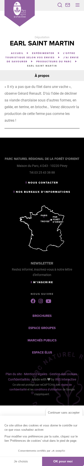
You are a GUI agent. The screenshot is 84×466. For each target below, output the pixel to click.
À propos (42, 75)
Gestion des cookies (63, 374)
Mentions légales (35, 374)
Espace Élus (42, 352)
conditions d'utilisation (48, 389)
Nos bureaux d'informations (43, 191)
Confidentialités (19, 379)
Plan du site (14, 374)
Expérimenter (44, 53)
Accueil (17, 53)
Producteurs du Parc (54, 61)
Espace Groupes (42, 328)
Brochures (42, 316)
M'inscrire (43, 282)
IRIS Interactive (65, 379)
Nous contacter (43, 182)
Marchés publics (42, 340)
